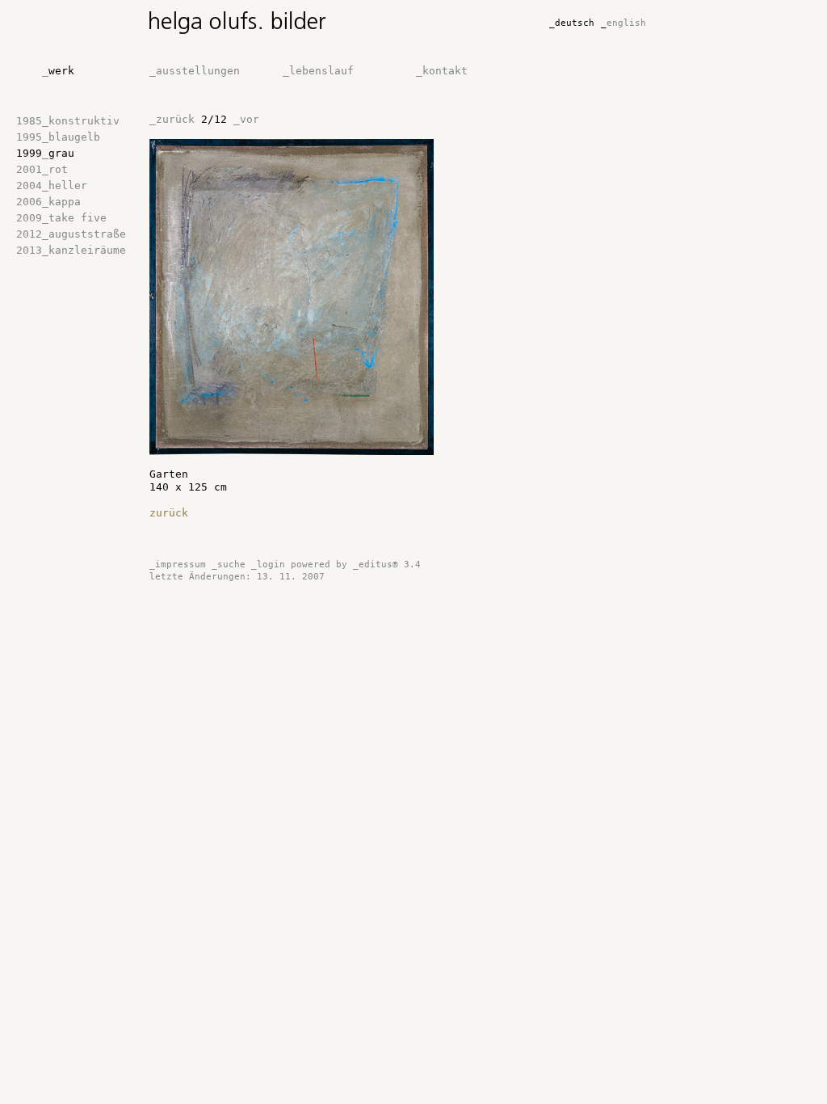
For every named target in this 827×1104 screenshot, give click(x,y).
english (623, 23)
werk (58, 71)
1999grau (45, 153)
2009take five (61, 218)
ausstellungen (194, 71)
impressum (177, 564)
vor (246, 119)
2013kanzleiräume (71, 250)
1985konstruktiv (68, 121)
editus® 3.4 (387, 564)
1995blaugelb (58, 137)
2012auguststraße (71, 234)
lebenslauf (318, 71)
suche (229, 564)
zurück (172, 119)
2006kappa (48, 202)
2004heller (51, 185)
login (268, 564)
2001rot (42, 169)
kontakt (442, 71)
